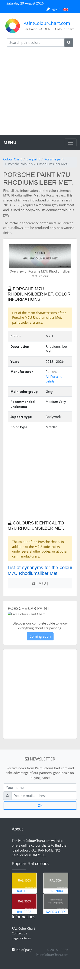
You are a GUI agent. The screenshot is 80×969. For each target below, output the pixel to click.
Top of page (23, 950)
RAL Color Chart (23, 928)
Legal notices (21, 938)
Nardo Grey (56, 912)
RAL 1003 (24, 891)
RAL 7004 (56, 891)
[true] (68, 42)
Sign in (55, 9)
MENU (9, 142)
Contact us (19, 933)
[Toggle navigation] (71, 142)
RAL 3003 (24, 912)
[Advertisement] (40, 92)
